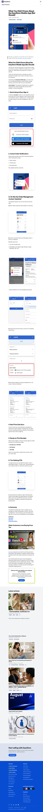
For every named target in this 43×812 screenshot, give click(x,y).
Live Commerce (11, 779)
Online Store (11, 639)
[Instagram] (11, 804)
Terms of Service (17, 807)
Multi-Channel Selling (12, 774)
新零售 (14, 614)
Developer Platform (27, 799)
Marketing (12, 770)
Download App (26, 779)
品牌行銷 (10, 690)
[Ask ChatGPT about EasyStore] (24, 789)
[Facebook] (9, 804)
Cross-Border (11, 783)
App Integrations (26, 777)
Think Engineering (26, 801)
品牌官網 (14, 690)
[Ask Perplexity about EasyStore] (31, 789)
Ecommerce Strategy (14, 664)
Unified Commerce (12, 19)
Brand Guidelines (26, 796)
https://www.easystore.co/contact (24, 58)
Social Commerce (11, 776)
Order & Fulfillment (26, 773)
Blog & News (10, 790)
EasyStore (10, 552)
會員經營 (10, 614)
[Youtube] (18, 804)
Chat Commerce (11, 781)
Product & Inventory (27, 771)
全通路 (17, 614)
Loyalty (11, 772)
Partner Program (26, 798)
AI (9, 664)
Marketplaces (11, 778)
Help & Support (11, 792)
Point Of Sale (19, 19)
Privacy (22, 807)
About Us (25, 794)
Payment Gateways (27, 775)
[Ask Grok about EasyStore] (33, 789)
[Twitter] (16, 804)
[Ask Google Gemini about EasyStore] (29, 789)
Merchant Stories (11, 794)
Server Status (11, 796)
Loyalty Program (26, 769)
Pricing (9, 788)
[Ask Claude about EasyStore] (26, 789)
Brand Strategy (16, 639)
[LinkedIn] (13, 804)
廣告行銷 (18, 690)
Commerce (12, 766)
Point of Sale (25, 767)
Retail (11, 768)
